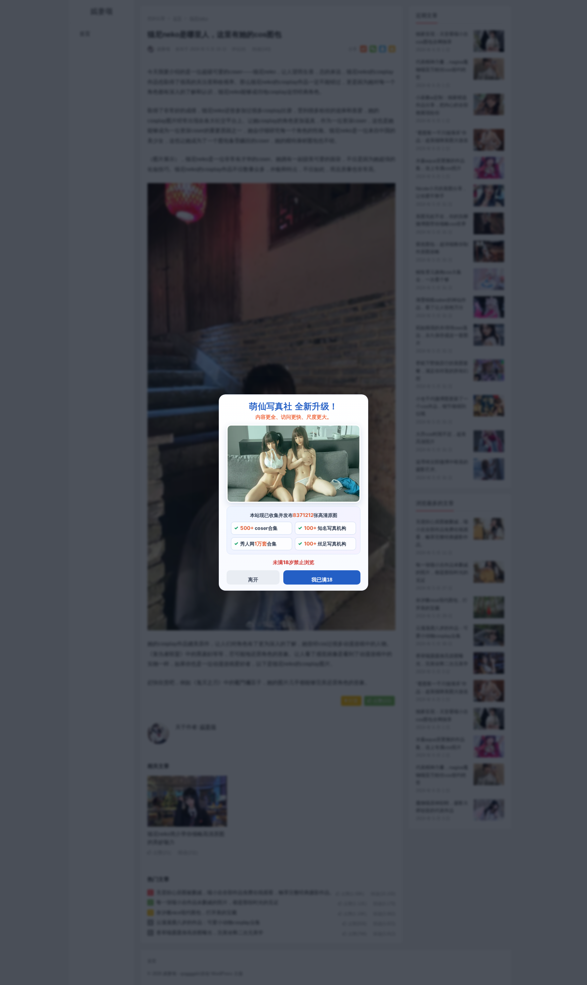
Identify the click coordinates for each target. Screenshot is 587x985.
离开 (253, 580)
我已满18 (322, 580)
